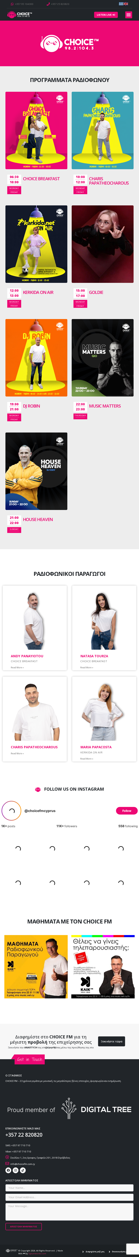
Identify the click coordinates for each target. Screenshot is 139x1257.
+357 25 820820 (60, 4)
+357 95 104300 (24, 4)
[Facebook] (8, 1170)
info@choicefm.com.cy (22, 1164)
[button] (128, 14)
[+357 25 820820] (48, 4)
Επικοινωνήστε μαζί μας (123, 1251)
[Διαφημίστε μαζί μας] (83, 1251)
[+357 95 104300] (12, 4)
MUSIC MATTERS (105, 406)
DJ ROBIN (31, 406)
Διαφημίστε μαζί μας (95, 1251)
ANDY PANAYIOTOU (27, 656)
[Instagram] (15, 1170)
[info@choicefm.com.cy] (7, 1163)
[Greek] (121, 3)
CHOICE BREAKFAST (41, 179)
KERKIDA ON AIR (38, 292)
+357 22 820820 (24, 1134)
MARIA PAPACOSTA (95, 747)
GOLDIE (96, 292)
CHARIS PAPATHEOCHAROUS (109, 181)
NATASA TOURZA (94, 656)
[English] (126, 3)
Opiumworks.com (37, 1253)
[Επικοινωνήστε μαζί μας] (109, 1251)
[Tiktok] (23, 1170)
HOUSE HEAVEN (38, 519)
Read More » (17, 667)
